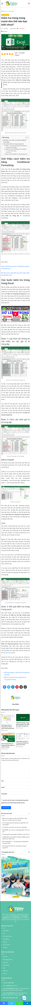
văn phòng (9, 653)
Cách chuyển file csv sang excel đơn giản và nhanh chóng (8, 745)
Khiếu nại (5, 970)
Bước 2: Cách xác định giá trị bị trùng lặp (16, 149)
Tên (2, 781)
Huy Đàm (6, 28)
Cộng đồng (6, 939)
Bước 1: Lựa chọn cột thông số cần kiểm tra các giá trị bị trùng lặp (16, 146)
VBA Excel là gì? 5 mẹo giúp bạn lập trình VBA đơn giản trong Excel (22, 724)
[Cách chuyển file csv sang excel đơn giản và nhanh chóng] (8, 737)
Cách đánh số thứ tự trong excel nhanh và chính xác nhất (22, 743)
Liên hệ (5, 973)
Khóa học (5, 962)
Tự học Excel (10, 11)
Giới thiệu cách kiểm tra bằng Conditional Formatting (14, 141)
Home (4, 11)
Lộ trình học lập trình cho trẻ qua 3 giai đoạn (14, 827)
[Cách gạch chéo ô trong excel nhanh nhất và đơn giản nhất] (8, 718)
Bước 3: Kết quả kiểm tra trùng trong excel (16, 154)
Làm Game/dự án (7, 936)
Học (4, 933)
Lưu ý (10, 152)
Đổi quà (5, 942)
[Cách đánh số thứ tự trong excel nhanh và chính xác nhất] (23, 736)
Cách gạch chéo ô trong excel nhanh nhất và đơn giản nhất (7, 726)
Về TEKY (5, 956)
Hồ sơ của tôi (6, 944)
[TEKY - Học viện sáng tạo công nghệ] (11, 3)
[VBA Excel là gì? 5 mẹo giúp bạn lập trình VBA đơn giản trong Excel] (23, 717)
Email (3, 787)
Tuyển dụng (6, 965)
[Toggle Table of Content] (26, 137)
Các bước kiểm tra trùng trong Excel (14, 144)
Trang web (4, 793)
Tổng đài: (5, 982)
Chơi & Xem (6, 930)
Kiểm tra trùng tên (12, 150)
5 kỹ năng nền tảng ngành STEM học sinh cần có (16, 834)
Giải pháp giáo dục (8, 959)
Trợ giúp (5, 947)
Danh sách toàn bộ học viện (10, 997)
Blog (4, 968)
